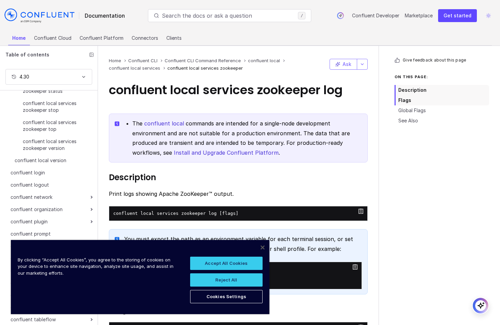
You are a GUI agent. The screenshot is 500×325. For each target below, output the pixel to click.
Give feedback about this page (434, 60)
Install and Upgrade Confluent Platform (226, 152)
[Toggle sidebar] (91, 54)
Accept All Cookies (226, 263)
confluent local (164, 123)
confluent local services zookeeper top (50, 125)
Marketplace (419, 15)
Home (19, 38)
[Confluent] (39, 15)
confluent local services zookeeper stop (50, 106)
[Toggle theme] (488, 16)
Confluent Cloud (52, 38)
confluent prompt (31, 234)
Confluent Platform (101, 38)
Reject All (226, 280)
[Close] (263, 247)
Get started (457, 15)
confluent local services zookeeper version (50, 144)
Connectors (145, 38)
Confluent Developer (375, 15)
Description (412, 90)
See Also (408, 120)
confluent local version (40, 160)
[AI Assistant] (340, 16)
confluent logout (30, 185)
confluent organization (37, 209)
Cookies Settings (226, 296)
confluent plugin (29, 221)
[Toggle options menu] (362, 64)
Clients (174, 38)
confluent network (31, 197)
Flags (404, 100)
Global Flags (412, 110)
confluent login (28, 172)
